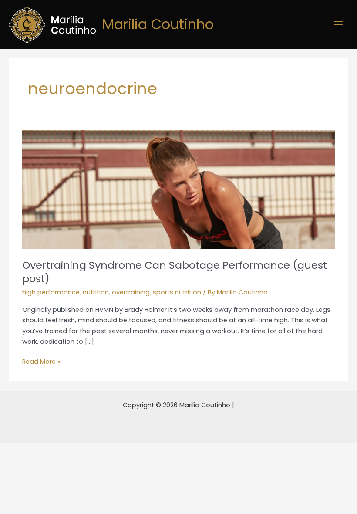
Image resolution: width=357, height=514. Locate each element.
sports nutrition (177, 292)
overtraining (131, 292)
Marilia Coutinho (158, 24)
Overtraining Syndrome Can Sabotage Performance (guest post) (174, 272)
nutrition (96, 292)
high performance (51, 292)
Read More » (41, 361)
